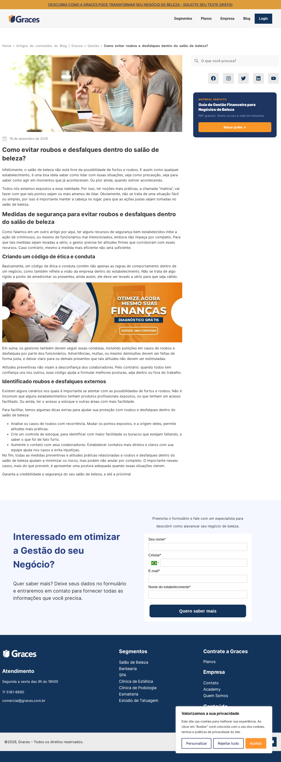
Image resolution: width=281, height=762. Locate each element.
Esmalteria (128, 694)
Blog (246, 18)
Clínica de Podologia (138, 687)
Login (263, 18)
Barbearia (128, 668)
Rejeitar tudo (228, 743)
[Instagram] (228, 78)
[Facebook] (213, 78)
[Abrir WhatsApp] (11, 751)
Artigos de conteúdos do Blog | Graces (49, 46)
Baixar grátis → (235, 127)
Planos (206, 18)
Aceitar (256, 743)
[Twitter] (243, 78)
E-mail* (154, 571)
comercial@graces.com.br (23, 700)
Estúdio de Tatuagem (138, 700)
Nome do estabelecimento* (169, 587)
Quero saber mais (197, 611)
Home (6, 46)
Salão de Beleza (133, 662)
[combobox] (235, 60)
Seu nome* (157, 539)
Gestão (93, 46)
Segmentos (183, 18)
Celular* (154, 555)
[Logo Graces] (24, 19)
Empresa (227, 18)
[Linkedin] (258, 78)
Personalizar (196, 743)
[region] (224, 729)
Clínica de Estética (136, 681)
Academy (212, 689)
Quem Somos (215, 695)
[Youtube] (273, 78)
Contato (211, 683)
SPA (122, 675)
